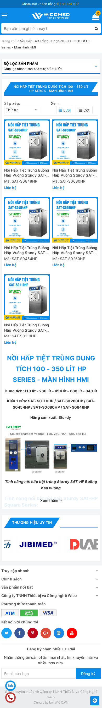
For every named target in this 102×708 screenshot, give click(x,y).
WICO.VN (62, 702)
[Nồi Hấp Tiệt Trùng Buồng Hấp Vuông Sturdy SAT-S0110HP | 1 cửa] (27, 297)
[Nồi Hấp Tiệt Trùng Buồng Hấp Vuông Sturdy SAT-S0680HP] (75, 142)
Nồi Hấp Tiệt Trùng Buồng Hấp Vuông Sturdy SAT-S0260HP (74, 250)
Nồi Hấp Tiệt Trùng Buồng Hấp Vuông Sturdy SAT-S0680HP (74, 173)
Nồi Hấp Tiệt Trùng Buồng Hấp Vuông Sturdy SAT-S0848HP (26, 173)
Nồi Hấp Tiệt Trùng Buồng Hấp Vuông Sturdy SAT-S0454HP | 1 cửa (26, 250)
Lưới (66, 110)
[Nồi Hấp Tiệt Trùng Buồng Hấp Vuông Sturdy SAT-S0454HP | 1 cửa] (27, 220)
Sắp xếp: (12, 103)
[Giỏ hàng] (94, 17)
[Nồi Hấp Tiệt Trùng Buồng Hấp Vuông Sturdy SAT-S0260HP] (75, 220)
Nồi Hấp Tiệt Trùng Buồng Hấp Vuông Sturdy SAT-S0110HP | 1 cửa (26, 328)
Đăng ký (88, 673)
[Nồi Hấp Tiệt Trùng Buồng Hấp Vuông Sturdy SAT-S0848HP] (27, 142)
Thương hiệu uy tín (32, 522)
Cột (85, 110)
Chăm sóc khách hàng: (50, 4)
